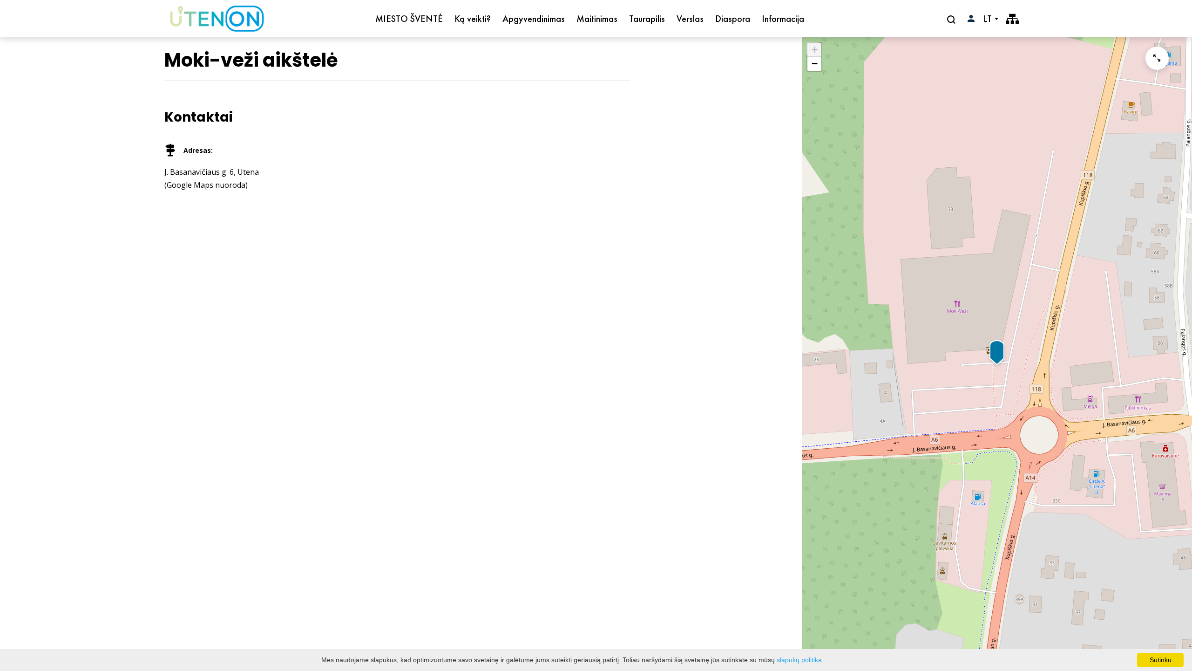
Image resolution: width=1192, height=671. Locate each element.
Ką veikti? (472, 19)
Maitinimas (596, 19)
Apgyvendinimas (533, 19)
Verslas (690, 19)
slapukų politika (799, 660)
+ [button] (815, 49)
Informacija (783, 19)
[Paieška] (952, 19)
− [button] (815, 63)
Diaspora (732, 19)
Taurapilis (647, 19)
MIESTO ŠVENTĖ (409, 19)
